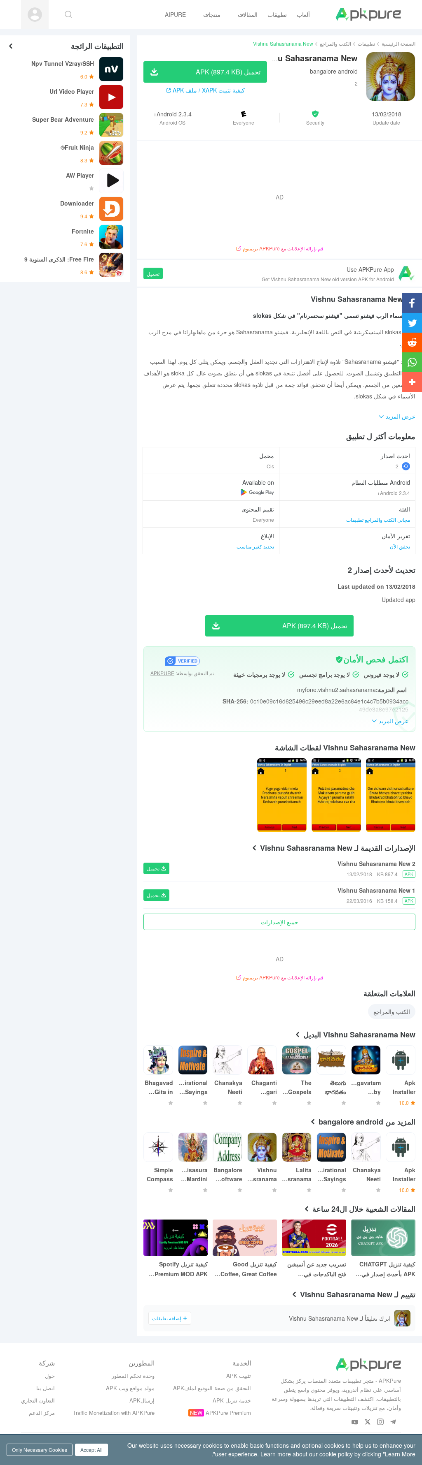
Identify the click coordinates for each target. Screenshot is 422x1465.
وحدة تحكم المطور (133, 1375)
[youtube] (355, 1422)
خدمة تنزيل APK (232, 1400)
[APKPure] (368, 14)
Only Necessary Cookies (39, 1449)
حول (50, 1375)
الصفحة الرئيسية (398, 43)
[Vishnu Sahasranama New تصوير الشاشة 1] (336, 795)
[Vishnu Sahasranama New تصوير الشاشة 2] (282, 795)
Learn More (400, 1454)
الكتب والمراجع (335, 43)
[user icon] (35, 14)
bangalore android (334, 71)
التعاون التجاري (38, 1400)
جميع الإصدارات (279, 922)
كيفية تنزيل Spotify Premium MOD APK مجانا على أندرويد (181, 1269)
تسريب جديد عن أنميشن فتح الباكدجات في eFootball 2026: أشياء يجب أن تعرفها (316, 1269)
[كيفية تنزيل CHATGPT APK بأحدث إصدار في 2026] (383, 1238)
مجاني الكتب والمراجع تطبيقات (378, 519)
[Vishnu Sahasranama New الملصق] (390, 795)
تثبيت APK (238, 1375)
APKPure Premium (228, 1412)
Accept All (91, 1449)
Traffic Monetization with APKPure (114, 1412)
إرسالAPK (142, 1400)
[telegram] (393, 1422)
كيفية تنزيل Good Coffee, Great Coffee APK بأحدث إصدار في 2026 (248, 1269)
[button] (315, 117)
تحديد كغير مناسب (255, 546)
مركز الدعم (42, 1412)
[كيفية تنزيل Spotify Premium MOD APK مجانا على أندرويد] (175, 1238)
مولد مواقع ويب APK (130, 1388)
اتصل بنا (45, 1388)
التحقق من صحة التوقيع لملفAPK (212, 1388)
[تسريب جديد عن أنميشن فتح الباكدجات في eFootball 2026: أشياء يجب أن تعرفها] (314, 1238)
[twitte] (368, 1422)
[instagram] (380, 1422)
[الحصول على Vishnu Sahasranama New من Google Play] (257, 492)
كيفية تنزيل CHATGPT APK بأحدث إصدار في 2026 (387, 1269)
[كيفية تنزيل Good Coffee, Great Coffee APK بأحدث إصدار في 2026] (245, 1238)
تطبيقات (366, 43)
